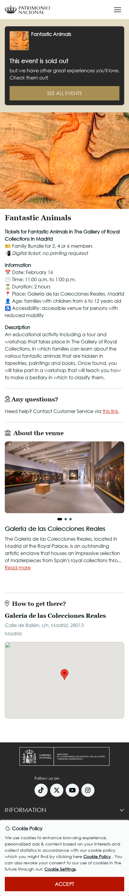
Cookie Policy (97, 856)
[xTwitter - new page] (56, 790)
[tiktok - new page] (41, 790)
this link (110, 411)
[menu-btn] (117, 9)
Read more (18, 567)
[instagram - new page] (87, 790)
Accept (64, 884)
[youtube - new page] (72, 790)
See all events (64, 93)
